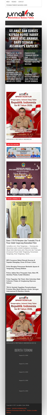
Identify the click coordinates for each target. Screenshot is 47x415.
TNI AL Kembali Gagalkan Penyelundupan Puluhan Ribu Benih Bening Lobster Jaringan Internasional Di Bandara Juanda (22, 289)
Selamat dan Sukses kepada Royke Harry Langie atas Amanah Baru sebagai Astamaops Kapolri (23, 359)
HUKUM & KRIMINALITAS (19, 408)
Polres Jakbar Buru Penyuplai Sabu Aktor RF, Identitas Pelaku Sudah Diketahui (22, 274)
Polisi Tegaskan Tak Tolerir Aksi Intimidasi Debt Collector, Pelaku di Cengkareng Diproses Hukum (23, 281)
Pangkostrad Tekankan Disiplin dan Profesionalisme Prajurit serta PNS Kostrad (23, 375)
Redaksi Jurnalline (32, 410)
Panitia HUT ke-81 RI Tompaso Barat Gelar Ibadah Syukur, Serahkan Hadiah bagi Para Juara (23, 367)
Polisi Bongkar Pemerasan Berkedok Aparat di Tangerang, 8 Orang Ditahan (22, 267)
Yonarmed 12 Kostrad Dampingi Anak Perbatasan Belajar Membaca (23, 394)
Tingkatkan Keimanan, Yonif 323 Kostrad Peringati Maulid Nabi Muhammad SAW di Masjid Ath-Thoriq (23, 385)
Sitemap (8, 412)
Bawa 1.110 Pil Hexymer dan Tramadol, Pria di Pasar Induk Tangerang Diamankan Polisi (23, 241)
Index (8, 2)
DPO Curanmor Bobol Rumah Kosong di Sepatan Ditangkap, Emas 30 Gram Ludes (21, 261)
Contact (21, 2)
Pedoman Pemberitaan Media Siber (16, 5)
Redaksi (14, 2)
